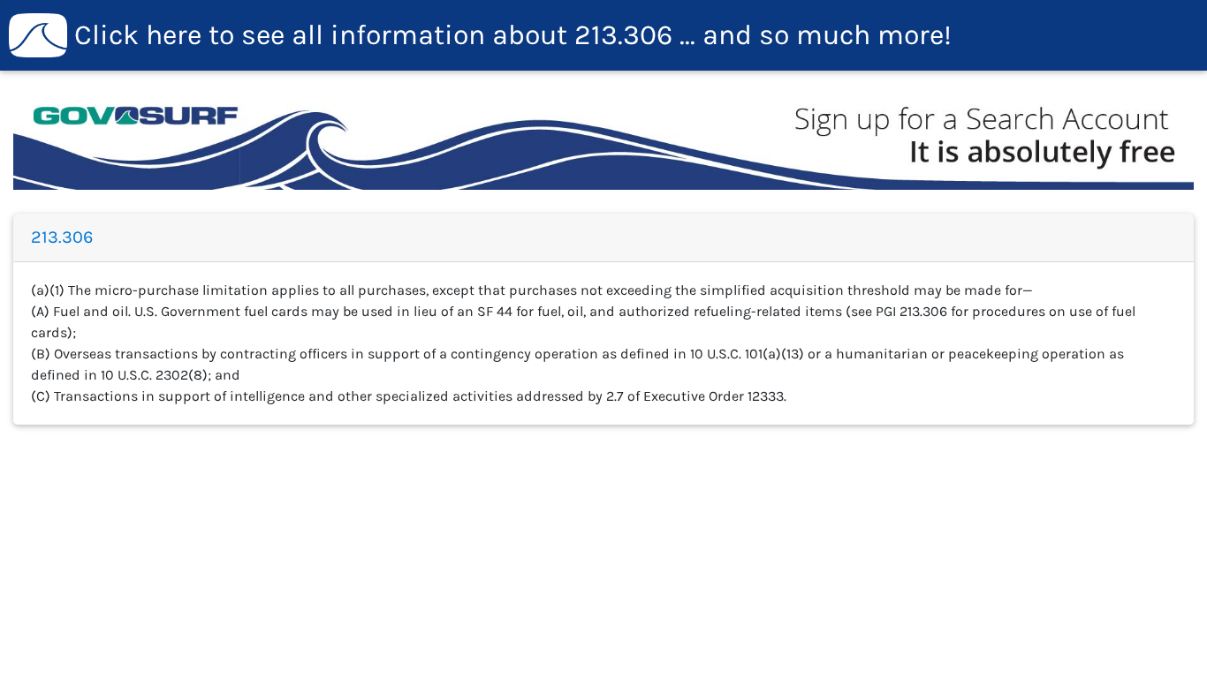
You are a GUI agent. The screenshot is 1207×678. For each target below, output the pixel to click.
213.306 (513, 35)
